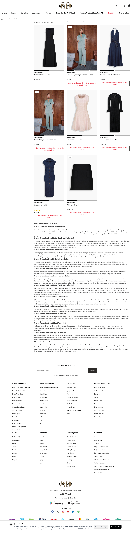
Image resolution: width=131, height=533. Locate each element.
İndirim (111, 13)
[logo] (65, 5)
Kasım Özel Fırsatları (88, 345)
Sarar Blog (124, 13)
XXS (109, 127)
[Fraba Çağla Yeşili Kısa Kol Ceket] (82, 48)
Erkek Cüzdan (16, 423)
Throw (14, 447)
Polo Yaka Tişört (99, 410)
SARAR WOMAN (38, 72)
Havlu (14, 456)
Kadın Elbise (43, 397)
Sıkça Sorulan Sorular (101, 447)
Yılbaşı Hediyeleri (72, 450)
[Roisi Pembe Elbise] (82, 113)
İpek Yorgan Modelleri (74, 410)
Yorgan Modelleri (72, 397)
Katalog (69, 460)
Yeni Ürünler (70, 453)
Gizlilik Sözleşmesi (99, 463)
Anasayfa (5, 19)
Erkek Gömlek (16, 397)
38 (49, 62)
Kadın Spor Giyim (99, 391)
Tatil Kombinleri (71, 447)
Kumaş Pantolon (99, 413)
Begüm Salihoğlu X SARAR (91, 13)
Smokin (24, 13)
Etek (41, 420)
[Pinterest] (78, 511)
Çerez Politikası (99, 473)
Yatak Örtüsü (71, 407)
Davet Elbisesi (44, 391)
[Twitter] (58, 511)
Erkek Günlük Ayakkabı (19, 427)
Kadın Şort (43, 413)
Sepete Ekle (49, 66)
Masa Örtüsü (16, 440)
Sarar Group (98, 440)
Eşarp (41, 460)
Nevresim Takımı (72, 387)
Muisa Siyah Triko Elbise (109, 140)
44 (90, 62)
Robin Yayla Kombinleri (19, 391)
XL (121, 127)
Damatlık (97, 394)
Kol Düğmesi (43, 453)
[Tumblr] (73, 511)
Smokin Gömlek (17, 410)
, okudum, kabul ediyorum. (67, 375)
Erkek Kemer (16, 420)
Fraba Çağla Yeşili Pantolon (45, 140)
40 (51, 62)
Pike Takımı (70, 394)
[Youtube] (68, 511)
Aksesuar (36, 13)
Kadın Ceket (43, 407)
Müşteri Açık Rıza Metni (101, 469)
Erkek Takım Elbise (17, 394)
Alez (68, 413)
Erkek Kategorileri (19, 383)
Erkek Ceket (16, 404)
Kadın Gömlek (44, 400)
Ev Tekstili (71, 383)
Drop (68, 463)
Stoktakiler (72, 22)
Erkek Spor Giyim (99, 387)
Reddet (80, 528)
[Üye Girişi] (125, 6)
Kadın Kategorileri (47, 383)
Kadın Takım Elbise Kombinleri (49, 387)
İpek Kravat (43, 447)
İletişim (73, 498)
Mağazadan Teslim (100, 450)
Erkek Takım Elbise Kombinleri (21, 387)
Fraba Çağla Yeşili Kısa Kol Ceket (80, 75)
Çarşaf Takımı (71, 391)
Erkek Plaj (15, 417)
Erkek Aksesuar (44, 437)
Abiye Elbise (43, 394)
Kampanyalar (71, 466)
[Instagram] (63, 511)
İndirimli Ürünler (72, 456)
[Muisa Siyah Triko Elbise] (115, 113)
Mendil (42, 443)
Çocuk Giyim (98, 417)
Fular (41, 463)
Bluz (41, 423)
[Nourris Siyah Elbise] (49, 48)
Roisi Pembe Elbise (74, 140)
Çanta (42, 456)
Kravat (42, 440)
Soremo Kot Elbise (41, 205)
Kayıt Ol (92, 370)
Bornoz (14, 453)
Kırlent (14, 443)
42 (54, 62)
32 (73, 62)
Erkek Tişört (16, 413)
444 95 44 (65, 494)
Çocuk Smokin (16, 430)
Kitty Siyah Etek (73, 205)
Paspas (14, 460)
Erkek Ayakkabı (98, 407)
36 (46, 62)
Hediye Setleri (44, 450)
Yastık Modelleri (72, 400)
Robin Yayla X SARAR (65, 13)
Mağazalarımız (61, 498)
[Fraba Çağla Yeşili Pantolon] (49, 113)
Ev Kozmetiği (16, 437)
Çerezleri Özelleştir (101, 527)
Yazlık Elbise (98, 404)
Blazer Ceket (98, 400)
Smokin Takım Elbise (18, 407)
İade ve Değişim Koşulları (102, 453)
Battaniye (70, 404)
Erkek (4, 13)
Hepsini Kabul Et (115, 527)
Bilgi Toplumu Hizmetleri (101, 460)
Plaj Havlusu (16, 450)
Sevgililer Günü (71, 443)
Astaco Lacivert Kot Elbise (110, 75)
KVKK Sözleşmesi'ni (60, 375)
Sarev (48, 13)
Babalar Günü (71, 437)
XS (112, 127)
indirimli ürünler (62, 230)
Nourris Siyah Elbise (42, 75)
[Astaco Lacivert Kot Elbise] (115, 48)
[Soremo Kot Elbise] (49, 178)
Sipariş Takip (98, 456)
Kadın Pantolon (44, 404)
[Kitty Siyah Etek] (82, 178)
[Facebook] (52, 511)
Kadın (13, 13)
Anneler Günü (71, 440)
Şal (41, 417)
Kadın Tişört (43, 410)
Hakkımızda (97, 437)
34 (43, 62)
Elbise (96, 397)
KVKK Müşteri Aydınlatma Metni (104, 466)
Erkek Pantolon (17, 400)
